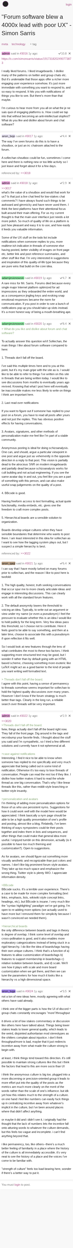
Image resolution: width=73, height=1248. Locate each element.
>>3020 (6, 721)
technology (19, 44)
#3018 (24, 183)
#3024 (29, 991)
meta (5, 44)
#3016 (24, 53)
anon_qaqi (8, 563)
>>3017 (6, 188)
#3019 (38, 278)
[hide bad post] (69, 53)
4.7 (65, 278)
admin (6, 53)
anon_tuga (8, 991)
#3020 (38, 323)
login (69, 4)
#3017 (29, 136)
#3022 (24, 715)
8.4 (65, 323)
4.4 (65, 136)
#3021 (29, 563)
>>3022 (25, 553)
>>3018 (25, 173)
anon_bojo (8, 136)
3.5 (65, 991)
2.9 (65, 183)
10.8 (64, 53)
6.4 (65, 563)
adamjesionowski (13, 278)
